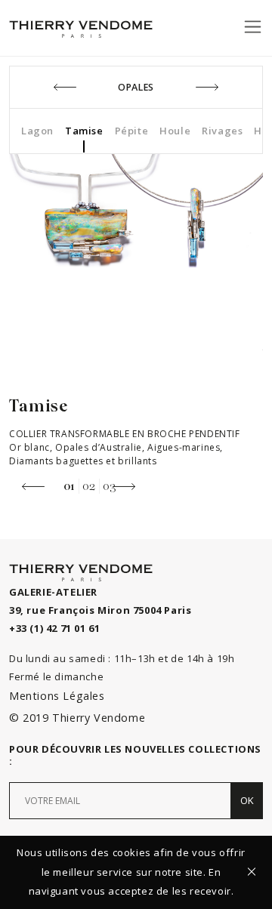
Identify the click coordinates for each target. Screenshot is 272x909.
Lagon (37, 130)
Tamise (84, 130)
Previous (33, 486)
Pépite (132, 130)
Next (124, 486)
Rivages (222, 130)
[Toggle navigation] (253, 26)
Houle (174, 130)
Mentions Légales (57, 696)
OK (247, 800)
